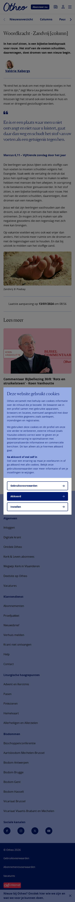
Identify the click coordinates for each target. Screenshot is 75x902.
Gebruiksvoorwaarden (23, 485)
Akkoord (15, 496)
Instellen (15, 506)
